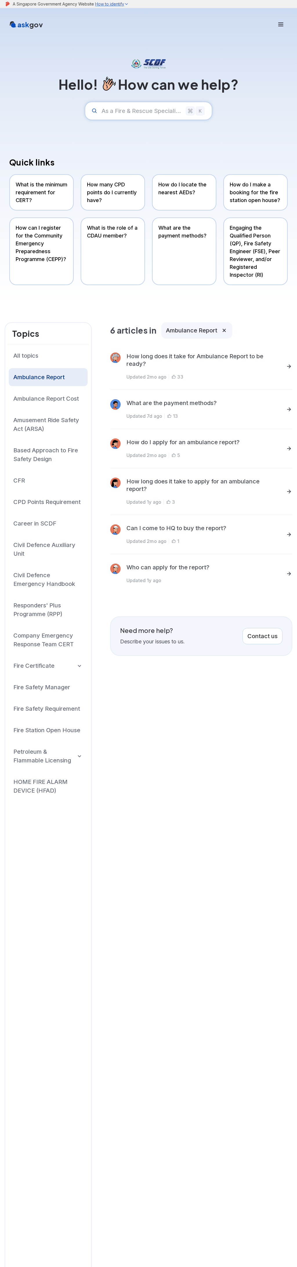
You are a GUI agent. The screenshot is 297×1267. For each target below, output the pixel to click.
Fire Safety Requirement (46, 708)
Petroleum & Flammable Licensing (42, 756)
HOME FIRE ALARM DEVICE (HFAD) (40, 786)
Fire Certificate (34, 665)
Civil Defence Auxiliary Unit (44, 549)
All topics (25, 355)
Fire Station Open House (46, 730)
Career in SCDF (34, 523)
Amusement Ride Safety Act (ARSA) (46, 424)
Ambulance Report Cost (46, 398)
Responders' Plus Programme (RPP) (37, 610)
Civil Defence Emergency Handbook (44, 579)
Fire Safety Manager (41, 687)
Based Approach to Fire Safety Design (45, 454)
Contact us (262, 636)
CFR (19, 480)
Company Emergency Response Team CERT (43, 640)
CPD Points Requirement (47, 501)
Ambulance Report (39, 377)
